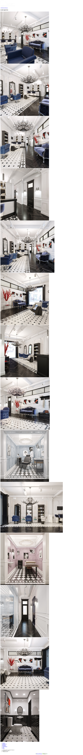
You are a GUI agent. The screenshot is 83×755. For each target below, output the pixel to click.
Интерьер (3, 744)
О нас (3, 747)
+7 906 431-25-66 (3, 7)
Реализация (4, 745)
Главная (3, 743)
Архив (3, 748)
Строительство (4, 746)
